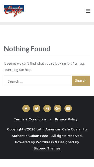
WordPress (45, 142)
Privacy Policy (66, 119)
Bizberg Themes (47, 148)
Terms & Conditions (30, 119)
